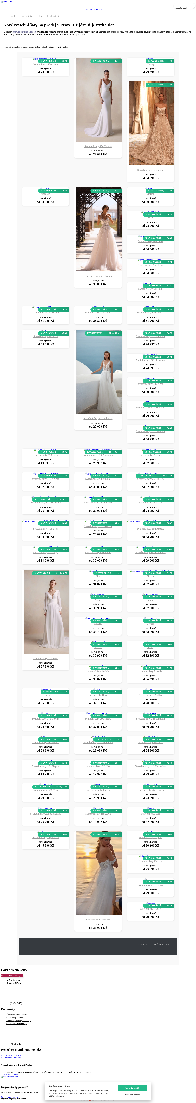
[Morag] (150, 59)
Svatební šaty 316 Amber (45, 478)
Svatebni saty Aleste (150, 908)
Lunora (150, 599)
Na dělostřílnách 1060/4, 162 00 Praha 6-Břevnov (22, 1081)
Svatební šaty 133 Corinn (45, 718)
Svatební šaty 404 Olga (45, 552)
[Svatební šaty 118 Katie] (45, 450)
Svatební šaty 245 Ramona (150, 718)
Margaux (45, 193)
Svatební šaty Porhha (150, 694)
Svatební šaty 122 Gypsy (45, 766)
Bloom (150, 623)
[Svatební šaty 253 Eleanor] (104, 271)
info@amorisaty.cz (21, 995)
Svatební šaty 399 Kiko (98, 478)
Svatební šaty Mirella (150, 671)
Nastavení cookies (132, 1095)
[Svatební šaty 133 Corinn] (45, 713)
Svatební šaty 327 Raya (150, 455)
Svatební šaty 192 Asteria (150, 528)
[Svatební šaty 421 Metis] (98, 547)
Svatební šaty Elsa (150, 813)
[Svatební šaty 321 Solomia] (104, 413)
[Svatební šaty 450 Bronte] (104, 141)
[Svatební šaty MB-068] (150, 283)
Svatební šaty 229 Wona (46, 789)
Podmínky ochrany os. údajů (18, 1020)
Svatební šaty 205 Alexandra (45, 813)
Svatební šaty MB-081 (150, 742)
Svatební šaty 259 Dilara (150, 478)
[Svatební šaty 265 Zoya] (98, 808)
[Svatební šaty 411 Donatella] (150, 547)
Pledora (45, 694)
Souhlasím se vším (132, 1088)
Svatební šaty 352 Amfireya (46, 502)
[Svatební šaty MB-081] (150, 737)
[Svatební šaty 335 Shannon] (150, 402)
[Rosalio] (98, 618)
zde (61, 1096)
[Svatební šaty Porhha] (150, 689)
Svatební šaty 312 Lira (45, 336)
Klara (150, 647)
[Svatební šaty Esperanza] (45, 832)
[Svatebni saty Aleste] (150, 903)
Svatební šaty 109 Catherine (150, 766)
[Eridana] (98, 642)
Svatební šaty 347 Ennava (98, 502)
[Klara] (150, 642)
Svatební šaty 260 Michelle (98, 742)
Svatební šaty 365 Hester (45, 312)
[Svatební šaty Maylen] (150, 832)
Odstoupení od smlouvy (16, 1023)
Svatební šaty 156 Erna (150, 265)
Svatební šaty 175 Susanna (150, 431)
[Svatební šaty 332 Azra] (150, 378)
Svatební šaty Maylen (150, 837)
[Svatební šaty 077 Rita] (98, 761)
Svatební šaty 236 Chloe (98, 312)
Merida (150, 193)
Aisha (98, 599)
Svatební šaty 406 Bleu (45, 528)
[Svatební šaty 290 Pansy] (98, 713)
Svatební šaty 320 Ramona (150, 336)
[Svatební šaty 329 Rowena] (150, 355)
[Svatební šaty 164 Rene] (150, 236)
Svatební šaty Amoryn (98, 919)
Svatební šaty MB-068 (150, 288)
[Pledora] (46, 689)
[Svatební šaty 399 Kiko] (98, 473)
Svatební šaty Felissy (150, 861)
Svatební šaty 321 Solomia (97, 418)
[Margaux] (45, 188)
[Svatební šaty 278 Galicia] (98, 521)
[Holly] (150, 212)
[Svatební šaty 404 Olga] (45, 547)
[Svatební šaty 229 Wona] (45, 784)
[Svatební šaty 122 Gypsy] (45, 761)
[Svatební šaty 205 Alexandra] (45, 808)
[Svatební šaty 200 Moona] (45, 737)
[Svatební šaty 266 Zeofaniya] (98, 450)
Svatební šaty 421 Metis (98, 552)
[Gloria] (150, 571)
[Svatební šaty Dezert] (98, 689)
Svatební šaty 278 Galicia (98, 526)
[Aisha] (98, 594)
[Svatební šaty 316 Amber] (45, 473)
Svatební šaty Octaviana (150, 170)
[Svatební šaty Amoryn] (104, 914)
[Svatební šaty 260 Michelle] (98, 737)
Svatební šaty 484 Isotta (46, 64)
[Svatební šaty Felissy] (150, 856)
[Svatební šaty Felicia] (98, 666)
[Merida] (150, 188)
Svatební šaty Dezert (98, 694)
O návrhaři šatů (13, 983)
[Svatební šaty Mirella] (150, 666)
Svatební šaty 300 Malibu (150, 312)
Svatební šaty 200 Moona (45, 742)
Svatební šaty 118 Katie (45, 455)
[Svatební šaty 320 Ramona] (150, 331)
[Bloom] (150, 618)
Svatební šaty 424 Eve (150, 502)
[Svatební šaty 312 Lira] (45, 331)
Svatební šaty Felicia (98, 671)
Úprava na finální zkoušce (17, 1015)
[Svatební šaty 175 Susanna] (150, 426)
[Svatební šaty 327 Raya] (150, 450)
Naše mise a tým (13, 980)
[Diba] (98, 571)
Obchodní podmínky (15, 1018)
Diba (98, 576)
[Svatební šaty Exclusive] (150, 879)
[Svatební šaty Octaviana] (157, 165)
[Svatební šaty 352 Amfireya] (45, 497)
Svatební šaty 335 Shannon (150, 407)
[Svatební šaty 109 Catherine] (150, 761)
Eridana (98, 647)
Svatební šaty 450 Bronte (98, 146)
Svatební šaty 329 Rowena (150, 360)
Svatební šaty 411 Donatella (150, 552)
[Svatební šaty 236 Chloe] (98, 307)
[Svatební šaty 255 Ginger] (150, 784)
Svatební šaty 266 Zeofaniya (98, 455)
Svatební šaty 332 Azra (150, 383)
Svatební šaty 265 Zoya (98, 813)
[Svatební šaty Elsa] (150, 808)
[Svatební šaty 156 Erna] (150, 260)
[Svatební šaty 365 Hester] (45, 307)
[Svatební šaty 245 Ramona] (150, 713)
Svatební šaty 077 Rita (98, 766)
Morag (150, 64)
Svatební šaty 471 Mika (45, 658)
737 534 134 (17, 1000)
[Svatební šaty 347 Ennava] (98, 497)
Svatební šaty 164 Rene (150, 241)
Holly (150, 217)
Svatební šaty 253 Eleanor (98, 275)
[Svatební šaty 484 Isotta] (46, 59)
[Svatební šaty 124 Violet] (97, 784)
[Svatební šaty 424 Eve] (150, 497)
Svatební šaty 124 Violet (98, 789)
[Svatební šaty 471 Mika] (52, 653)
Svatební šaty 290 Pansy (98, 718)
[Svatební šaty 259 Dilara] (150, 473)
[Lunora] (150, 594)
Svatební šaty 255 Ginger (150, 789)
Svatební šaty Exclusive (150, 884)
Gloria (150, 576)
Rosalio (98, 623)
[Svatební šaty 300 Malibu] (150, 307)
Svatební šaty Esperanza (45, 837)
